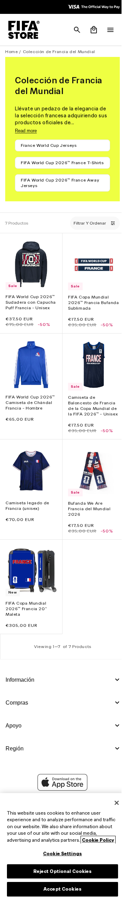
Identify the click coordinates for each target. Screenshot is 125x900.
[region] (61, 846)
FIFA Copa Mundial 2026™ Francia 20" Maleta (26, 618)
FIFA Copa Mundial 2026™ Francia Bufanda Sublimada (87, 306)
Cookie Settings (60, 854)
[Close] (113, 802)
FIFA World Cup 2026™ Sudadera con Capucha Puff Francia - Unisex (30, 309)
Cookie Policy (98, 840)
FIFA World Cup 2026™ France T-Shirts (56, 165)
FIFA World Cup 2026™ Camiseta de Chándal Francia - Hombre (30, 410)
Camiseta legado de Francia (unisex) (27, 516)
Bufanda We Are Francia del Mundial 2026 (87, 520)
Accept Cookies (61, 889)
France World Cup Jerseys (48, 145)
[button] (73, 29)
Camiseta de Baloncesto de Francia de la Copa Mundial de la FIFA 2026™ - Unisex (90, 415)
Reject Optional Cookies (61, 871)
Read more (26, 130)
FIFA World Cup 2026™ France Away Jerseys (60, 188)
